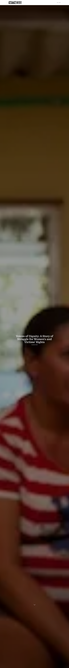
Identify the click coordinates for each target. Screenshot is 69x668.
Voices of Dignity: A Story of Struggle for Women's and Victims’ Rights (34, 339)
